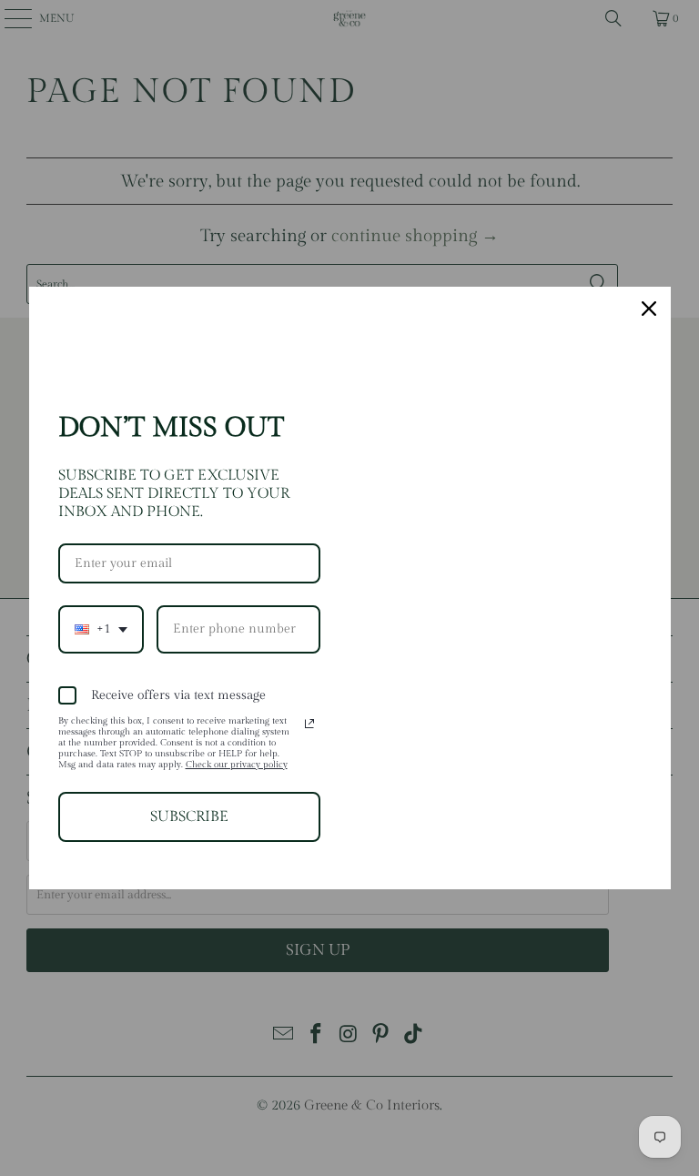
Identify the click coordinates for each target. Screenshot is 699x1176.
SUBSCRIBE (189, 817)
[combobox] (101, 629)
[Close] (649, 308)
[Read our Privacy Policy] (309, 724)
